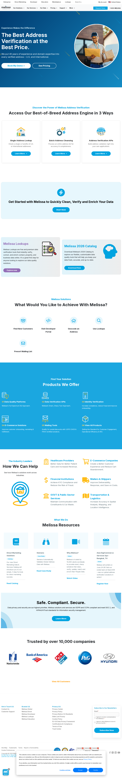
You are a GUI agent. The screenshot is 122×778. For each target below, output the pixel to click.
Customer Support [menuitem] (8, 711)
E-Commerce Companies (104, 460)
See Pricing (44, 65)
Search (77, 2)
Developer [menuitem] (33, 2)
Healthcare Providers (62, 460)
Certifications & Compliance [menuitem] (62, 724)
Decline (96, 770)
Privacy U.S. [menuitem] (56, 707)
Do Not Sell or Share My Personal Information (15, 755)
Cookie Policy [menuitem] (57, 719)
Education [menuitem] (44, 2)
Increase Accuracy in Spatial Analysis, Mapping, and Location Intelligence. (103, 505)
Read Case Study (44, 571)
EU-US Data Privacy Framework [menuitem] (63, 721)
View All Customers (61, 681)
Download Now (74, 268)
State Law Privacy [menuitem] (58, 716)
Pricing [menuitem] (53, 8)
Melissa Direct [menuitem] (27, 711)
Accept (80, 770)
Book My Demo (15, 65)
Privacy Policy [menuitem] (57, 711)
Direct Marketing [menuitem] (20, 2)
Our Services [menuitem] (31, 8)
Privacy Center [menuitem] (57, 709)
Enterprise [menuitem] (7, 2)
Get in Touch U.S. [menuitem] (7, 707)
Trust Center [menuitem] (56, 729)
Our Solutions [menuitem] (17, 8)
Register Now (102, 583)
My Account (102, 2)
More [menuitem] (71, 8)
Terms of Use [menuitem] (57, 726)
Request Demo (100, 8)
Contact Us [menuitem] (5, 709)
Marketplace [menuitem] (56, 2)
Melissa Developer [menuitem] (28, 714)
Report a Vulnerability (31, 748)
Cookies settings (65, 770)
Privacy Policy (87, 759)
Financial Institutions (62, 479)
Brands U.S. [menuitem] (26, 707)
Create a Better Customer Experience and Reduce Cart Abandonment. (103, 467)
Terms (20, 748)
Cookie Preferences (8, 750)
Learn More (61, 618)
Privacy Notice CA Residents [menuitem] (62, 714)
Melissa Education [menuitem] (28, 719)
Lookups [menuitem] (68, 2)
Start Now (61, 210)
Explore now (12, 270)
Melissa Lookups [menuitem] (28, 716)
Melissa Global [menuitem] (27, 709)
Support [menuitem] (62, 8)
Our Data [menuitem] (43, 8)
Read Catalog (12, 583)
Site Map (4, 748)
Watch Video (72, 578)
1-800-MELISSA (115, 8)
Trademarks (13, 748)
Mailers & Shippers (100, 479)
